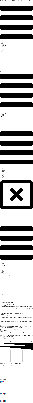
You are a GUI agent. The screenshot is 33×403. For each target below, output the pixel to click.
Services (2, 43)
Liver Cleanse (3, 47)
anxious (22, 326)
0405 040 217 (1, 391)
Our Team (3, 168)
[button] (16, 22)
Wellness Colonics (3, 267)
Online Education (3, 49)
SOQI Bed (3, 171)
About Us (2, 42)
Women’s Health (3, 170)
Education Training (2, 174)
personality (4, 337)
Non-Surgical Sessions (4, 44)
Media (2, 50)
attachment (2, 327)
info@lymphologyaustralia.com (2, 392)
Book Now (2, 177)
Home (1, 167)
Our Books (3, 48)
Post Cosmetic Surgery (4, 45)
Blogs (2, 175)
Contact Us (2, 51)
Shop (1, 116)
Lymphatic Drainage (3, 169)
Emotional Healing (3, 46)
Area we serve (1, 389)
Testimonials (3, 176)
